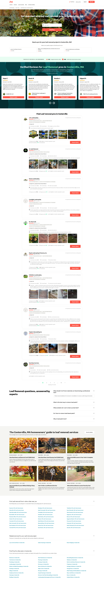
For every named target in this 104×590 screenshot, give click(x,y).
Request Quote (75, 142)
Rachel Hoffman (42, 483)
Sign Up (91, 1)
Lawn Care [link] (17, 7)
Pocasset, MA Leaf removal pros (74, 521)
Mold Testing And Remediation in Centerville (76, 570)
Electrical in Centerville (14, 557)
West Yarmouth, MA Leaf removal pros (17, 523)
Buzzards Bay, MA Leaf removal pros (46, 523)
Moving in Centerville (42, 570)
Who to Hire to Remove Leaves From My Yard (78, 485)
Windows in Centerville (72, 559)
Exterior (15, 4)
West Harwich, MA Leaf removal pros (75, 512)
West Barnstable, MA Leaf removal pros (18, 512)
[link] (4, 94)
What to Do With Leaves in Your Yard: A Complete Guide (80, 458)
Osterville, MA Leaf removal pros (16, 510)
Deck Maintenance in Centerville (45, 557)
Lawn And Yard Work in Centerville (16, 542)
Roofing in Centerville (14, 577)
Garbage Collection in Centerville (74, 566)
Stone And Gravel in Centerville (45, 566)
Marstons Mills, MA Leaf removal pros (17, 516)
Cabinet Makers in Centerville (73, 577)
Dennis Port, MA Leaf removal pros (45, 525)
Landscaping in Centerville (15, 564)
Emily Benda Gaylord (14, 483)
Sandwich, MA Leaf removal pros (45, 514)
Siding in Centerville (13, 570)
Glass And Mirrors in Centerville (74, 573)
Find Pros (52, 29)
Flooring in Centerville (43, 559)
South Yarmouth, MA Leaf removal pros (46, 510)
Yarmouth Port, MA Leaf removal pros (17, 527)
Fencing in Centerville (42, 562)
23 (61, 382)
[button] (33, 134)
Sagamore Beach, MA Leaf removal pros (75, 519)
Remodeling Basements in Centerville (75, 557)
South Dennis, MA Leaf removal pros (46, 521)
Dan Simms (40, 455)
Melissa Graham (13, 455)
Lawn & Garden (21, 4)
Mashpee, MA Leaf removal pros (45, 508)
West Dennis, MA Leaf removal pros (46, 516)
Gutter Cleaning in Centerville (44, 542)
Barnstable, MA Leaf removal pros (16, 514)
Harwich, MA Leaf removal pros (74, 527)
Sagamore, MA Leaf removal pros (74, 514)
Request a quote (13, 97)
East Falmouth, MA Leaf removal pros (75, 510)
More (26, 4)
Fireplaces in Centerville (72, 564)
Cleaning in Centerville (14, 575)
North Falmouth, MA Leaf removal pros (75, 525)
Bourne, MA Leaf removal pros (73, 516)
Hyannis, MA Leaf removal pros (16, 508)
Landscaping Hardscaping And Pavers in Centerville (49, 577)
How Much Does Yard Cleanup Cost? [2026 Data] (50, 457)
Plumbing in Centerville (14, 562)
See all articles (89, 432)
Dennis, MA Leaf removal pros (44, 519)
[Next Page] (65, 382)
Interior (11, 4)
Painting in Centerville (14, 568)
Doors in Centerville (71, 575)
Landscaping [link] (11, 7)
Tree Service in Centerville (15, 559)
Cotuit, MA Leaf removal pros (15, 519)
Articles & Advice (31, 4)
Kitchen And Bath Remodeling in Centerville (18, 566)
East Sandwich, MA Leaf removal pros (17, 525)
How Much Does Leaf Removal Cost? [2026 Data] (22, 457)
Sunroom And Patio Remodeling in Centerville (48, 575)
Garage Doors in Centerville (73, 568)
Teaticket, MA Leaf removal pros (74, 508)
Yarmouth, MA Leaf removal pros (16, 521)
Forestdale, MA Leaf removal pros (45, 512)
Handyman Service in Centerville (16, 573)
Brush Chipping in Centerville (73, 542)
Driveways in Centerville (43, 564)
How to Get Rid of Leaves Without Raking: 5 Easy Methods (22, 486)
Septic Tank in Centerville (43, 568)
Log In (85, 1)
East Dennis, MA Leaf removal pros (45, 527)
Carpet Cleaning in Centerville (44, 573)
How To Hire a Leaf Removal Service (47, 485)
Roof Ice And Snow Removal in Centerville (76, 562)
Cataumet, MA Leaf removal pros (74, 523)
